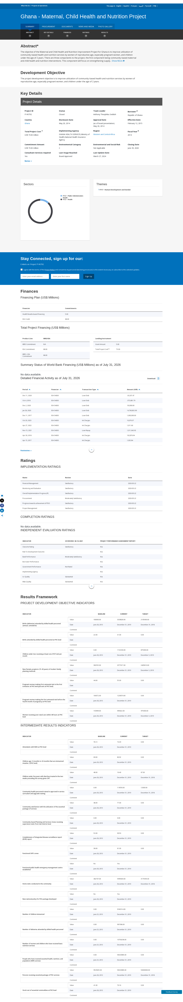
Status (62, 111)
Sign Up (88, 276)
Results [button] (104, 32)
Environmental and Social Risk (106, 144)
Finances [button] (67, 32)
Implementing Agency (69, 131)
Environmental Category (70, 144)
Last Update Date (101, 153)
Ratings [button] (86, 32)
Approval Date (99, 120)
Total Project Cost (34, 131)
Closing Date (133, 144)
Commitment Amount (34, 144)
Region (96, 131)
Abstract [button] (30, 32)
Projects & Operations (39, 6)
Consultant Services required (38, 153)
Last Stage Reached (68, 153)
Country (28, 120)
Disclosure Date (66, 120)
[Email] (2, 496)
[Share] (2, 505)
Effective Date (134, 120)
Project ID (29, 111)
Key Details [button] (48, 32)
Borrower (132, 111)
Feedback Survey (172, 992)
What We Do (25, 6)
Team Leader (99, 111)
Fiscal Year (133, 131)
